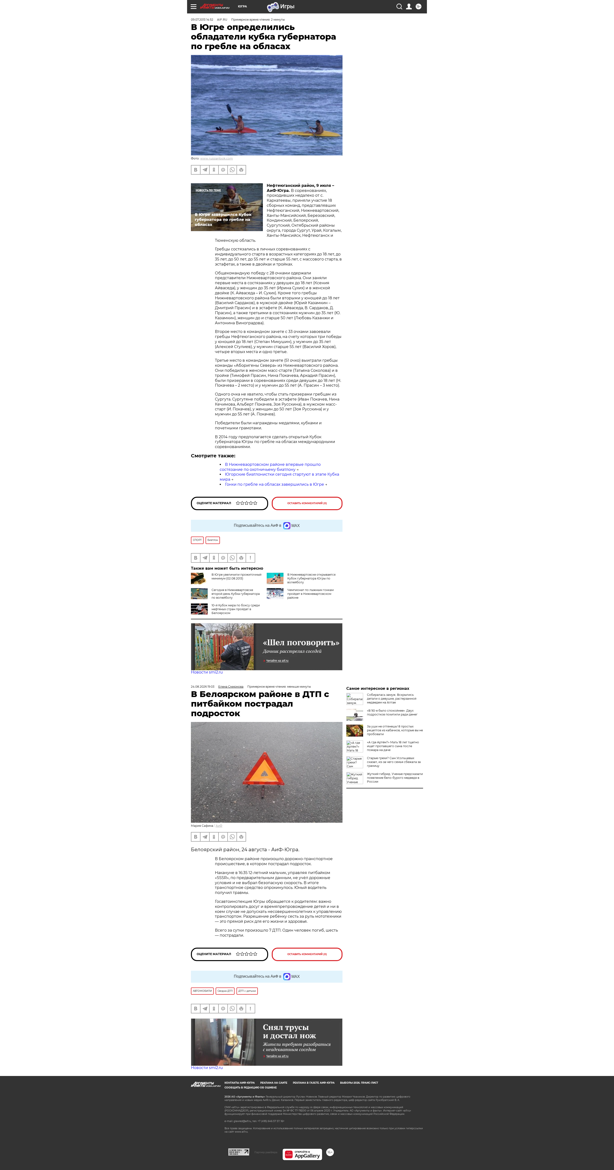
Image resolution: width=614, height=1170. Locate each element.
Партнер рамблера (265, 1152)
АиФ (219, 825)
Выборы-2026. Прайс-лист (359, 1082)
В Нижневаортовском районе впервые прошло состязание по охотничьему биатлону (270, 467)
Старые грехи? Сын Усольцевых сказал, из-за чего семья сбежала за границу (394, 762)
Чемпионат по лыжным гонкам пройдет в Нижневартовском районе (310, 593)
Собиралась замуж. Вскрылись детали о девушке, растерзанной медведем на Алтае (391, 698)
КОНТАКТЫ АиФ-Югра (239, 1082)
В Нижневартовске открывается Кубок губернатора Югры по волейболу (311, 578)
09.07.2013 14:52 (202, 19)
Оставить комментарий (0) (307, 503)
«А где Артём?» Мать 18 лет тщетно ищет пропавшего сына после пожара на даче (393, 746)
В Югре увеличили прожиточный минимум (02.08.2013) (236, 576)
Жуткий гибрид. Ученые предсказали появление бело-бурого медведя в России (395, 777)
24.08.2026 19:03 (202, 686)
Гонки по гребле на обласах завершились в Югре (274, 484)
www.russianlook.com (216, 158)
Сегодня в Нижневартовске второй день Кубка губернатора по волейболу (236, 593)
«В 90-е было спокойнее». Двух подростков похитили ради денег (392, 712)
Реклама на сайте (273, 1082)
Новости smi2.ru (207, 672)
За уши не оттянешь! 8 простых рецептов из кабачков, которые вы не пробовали (395, 730)
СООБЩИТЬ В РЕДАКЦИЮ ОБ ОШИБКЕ (250, 1087)
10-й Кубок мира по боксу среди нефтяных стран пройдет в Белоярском (236, 609)
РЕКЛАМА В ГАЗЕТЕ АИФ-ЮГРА (314, 1082)
